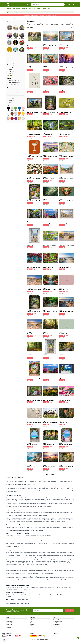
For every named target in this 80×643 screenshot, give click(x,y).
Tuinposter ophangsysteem (57, 621)
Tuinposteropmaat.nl (9, 18)
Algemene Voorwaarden (35, 639)
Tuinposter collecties (9, 619)
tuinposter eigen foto (37, 482)
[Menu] (5, 632)
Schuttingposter (8, 625)
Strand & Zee (36, 24)
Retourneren (32, 622)
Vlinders (62, 24)
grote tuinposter (49, 544)
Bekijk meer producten (50, 474)
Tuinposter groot (56, 619)
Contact (31, 621)
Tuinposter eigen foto (9, 621)
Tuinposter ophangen (56, 624)
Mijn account (32, 624)
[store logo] (13, 4)
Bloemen (29, 24)
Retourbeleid (46, 639)
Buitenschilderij (55, 622)
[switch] (4, 640)
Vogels (47, 24)
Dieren (67, 24)
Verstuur (69, 610)
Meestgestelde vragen (33, 619)
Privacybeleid (42, 639)
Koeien (72, 24)
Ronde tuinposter (9, 624)
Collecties (12, 12)
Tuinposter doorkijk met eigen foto (11, 622)
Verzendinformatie (9, 627)
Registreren (31, 625)
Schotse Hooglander (55, 24)
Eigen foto (18, 12)
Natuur (42, 24)
